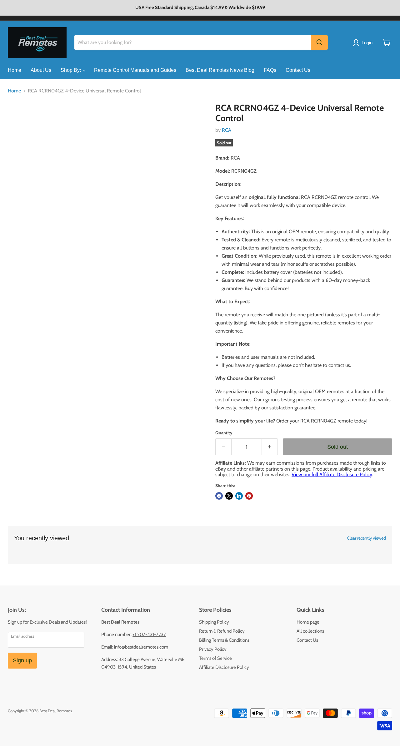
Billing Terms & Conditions (224, 640)
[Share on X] (229, 496)
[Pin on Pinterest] (249, 496)
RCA (226, 130)
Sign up (22, 660)
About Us (41, 70)
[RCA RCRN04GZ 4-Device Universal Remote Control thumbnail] (19, 120)
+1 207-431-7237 (149, 634)
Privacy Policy (213, 649)
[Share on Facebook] (219, 496)
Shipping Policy (214, 622)
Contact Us (298, 70)
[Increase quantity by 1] (270, 447)
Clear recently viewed (366, 538)
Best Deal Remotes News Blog (220, 70)
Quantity (223, 432)
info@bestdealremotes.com (141, 647)
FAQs (270, 70)
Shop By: (71, 70)
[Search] (319, 42)
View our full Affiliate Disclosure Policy (332, 474)
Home (14, 70)
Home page (308, 622)
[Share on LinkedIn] (239, 496)
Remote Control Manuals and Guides (135, 70)
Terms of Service (215, 658)
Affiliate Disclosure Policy (224, 667)
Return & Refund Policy (222, 631)
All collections (310, 631)
